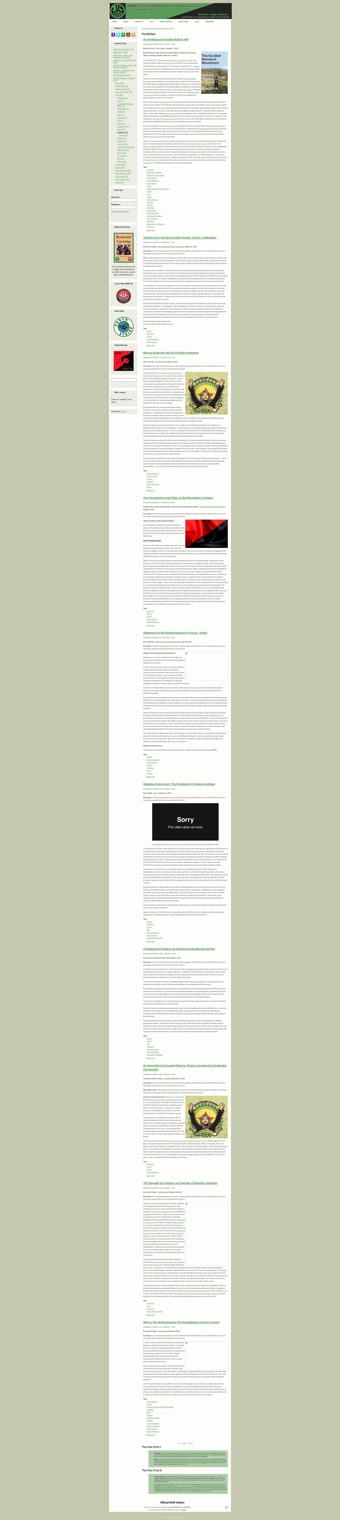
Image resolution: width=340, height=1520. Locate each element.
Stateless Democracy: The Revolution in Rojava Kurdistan (179, 784)
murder (145, 69)
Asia (172, 28)
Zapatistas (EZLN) (153, 1418)
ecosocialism (151, 211)
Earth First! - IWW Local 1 (156, 224)
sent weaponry (169, 113)
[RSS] (112, 1502)
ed (149, 69)
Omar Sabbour (215, 105)
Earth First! (150, 221)
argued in (187, 105)
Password (115, 204)
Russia (149, 197)
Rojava (149, 337)
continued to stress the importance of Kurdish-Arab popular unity (197, 1294)
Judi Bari (150, 202)
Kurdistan (150, 170)
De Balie (208, 844)
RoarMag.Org (160, 362)
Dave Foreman (152, 219)
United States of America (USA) (158, 189)
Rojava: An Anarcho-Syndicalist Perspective (166, 1100)
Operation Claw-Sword (178, 60)
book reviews (151, 183)
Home (144, 28)
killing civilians (168, 63)
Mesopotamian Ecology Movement (171, 247)
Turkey (149, 192)
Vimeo (155, 793)
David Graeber (152, 200)
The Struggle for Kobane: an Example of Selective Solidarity (180, 1183)
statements (165, 1212)
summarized (147, 163)
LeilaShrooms (163, 1192)
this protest (223, 1270)
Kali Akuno (150, 227)
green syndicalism (153, 1426)
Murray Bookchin (153, 181)
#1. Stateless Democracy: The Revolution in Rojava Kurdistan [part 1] (176, 844)
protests (146, 1214)
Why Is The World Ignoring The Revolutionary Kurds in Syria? (181, 1322)
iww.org (184, 1510)
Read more (150, 230)
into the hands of (156, 137)
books (149, 186)
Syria (148, 194)
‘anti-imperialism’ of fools (198, 144)
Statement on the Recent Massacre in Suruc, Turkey (175, 632)
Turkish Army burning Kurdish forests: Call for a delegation (179, 237)
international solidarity (155, 938)
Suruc (149, 771)
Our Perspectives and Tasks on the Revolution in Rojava (178, 497)
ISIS (148, 930)
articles (154, 1212)
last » (191, 1443)
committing (156, 119)
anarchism (150, 208)
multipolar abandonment (152, 146)
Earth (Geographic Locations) (158, 28)
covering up (168, 119)
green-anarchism (153, 213)
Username (116, 197)
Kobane (149, 773)
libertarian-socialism (154, 173)
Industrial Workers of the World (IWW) (160, 1407)
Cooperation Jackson (154, 216)
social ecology (152, 178)
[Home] (171, 18)
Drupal (123, 411)
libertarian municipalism (155, 175)
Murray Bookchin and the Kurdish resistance (171, 352)
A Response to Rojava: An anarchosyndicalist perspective (179, 949)
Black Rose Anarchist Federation (168, 642)
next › (185, 1443)
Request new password (120, 211)
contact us (185, 1464)
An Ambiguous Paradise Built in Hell (165, 39)
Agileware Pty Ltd (176, 1517)
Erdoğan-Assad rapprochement (209, 129)
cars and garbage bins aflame (181, 90)
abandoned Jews (165, 102)
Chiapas (150, 1421)
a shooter (196, 66)
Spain (149, 1413)
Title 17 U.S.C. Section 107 (183, 1486)
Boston (149, 1404)
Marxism (150, 205)
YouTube (167, 1079)
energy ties (174, 126)
